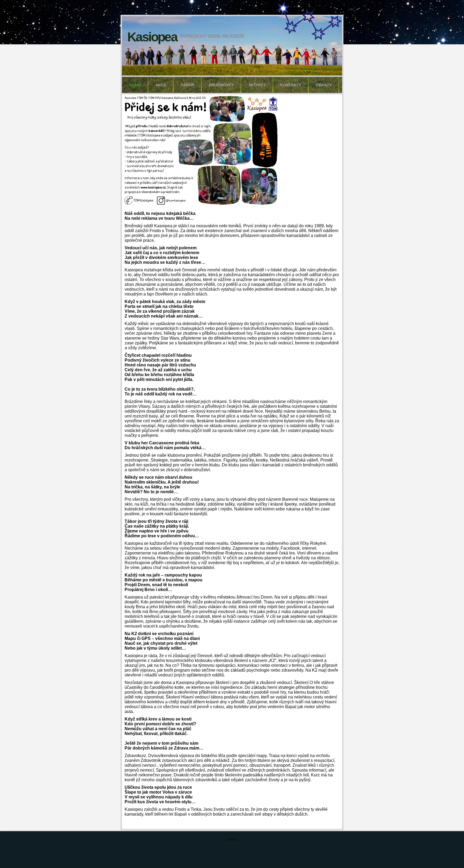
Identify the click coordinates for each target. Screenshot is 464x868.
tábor (187, 85)
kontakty (290, 85)
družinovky (221, 85)
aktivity (257, 85)
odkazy (324, 85)
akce (160, 85)
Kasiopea (152, 37)
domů (135, 85)
